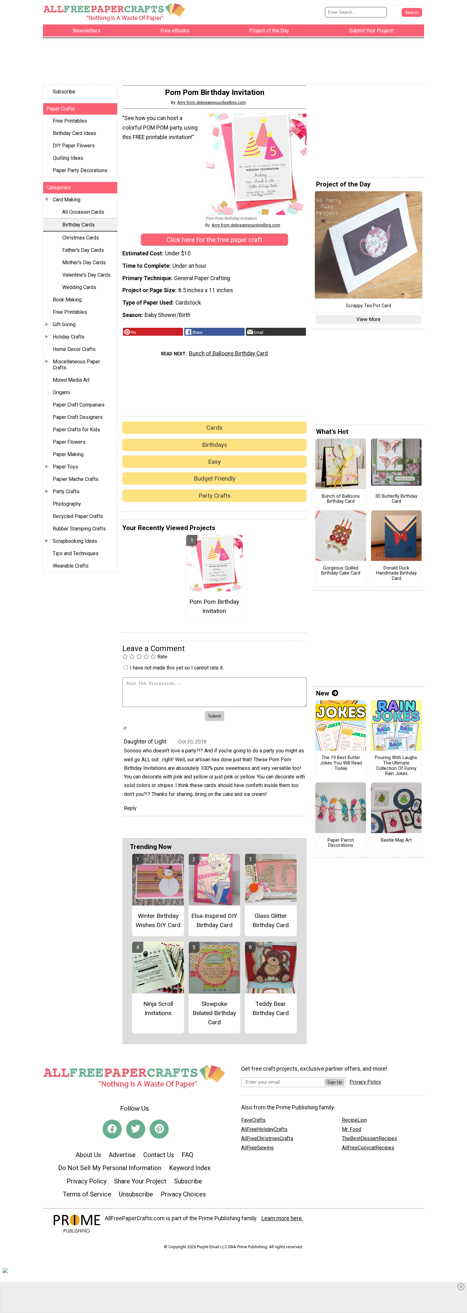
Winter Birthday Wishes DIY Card (158, 920)
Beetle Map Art (396, 840)
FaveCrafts (253, 1120)
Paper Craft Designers (78, 417)
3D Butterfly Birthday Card (396, 499)
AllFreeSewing (257, 1148)
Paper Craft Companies (79, 405)
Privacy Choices (183, 1194)
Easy (214, 461)
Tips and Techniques (75, 553)
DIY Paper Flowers (74, 146)
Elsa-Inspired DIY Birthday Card (214, 920)
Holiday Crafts (69, 337)
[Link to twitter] (135, 1129)
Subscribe (64, 92)
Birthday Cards (78, 225)
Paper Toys (65, 467)
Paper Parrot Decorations (341, 843)
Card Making (66, 200)
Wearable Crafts (71, 566)
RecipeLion (354, 1120)
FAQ (187, 1155)
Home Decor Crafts (74, 349)
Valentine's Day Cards (86, 275)
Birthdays (214, 444)
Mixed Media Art (71, 380)
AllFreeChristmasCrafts (267, 1138)
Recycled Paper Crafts (78, 516)
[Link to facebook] (112, 1129)
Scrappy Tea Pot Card (368, 305)
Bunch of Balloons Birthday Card (228, 353)
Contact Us (158, 1155)
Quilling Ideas (68, 158)
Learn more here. (282, 1218)
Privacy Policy (86, 1181)
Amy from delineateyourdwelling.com (211, 102)
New (322, 693)
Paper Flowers (69, 442)
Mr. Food (351, 1129)
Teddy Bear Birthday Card (271, 1008)
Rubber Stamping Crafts (79, 529)
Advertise (122, 1155)
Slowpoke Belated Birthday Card (214, 1013)
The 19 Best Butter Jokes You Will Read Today (341, 763)
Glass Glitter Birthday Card (271, 920)
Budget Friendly (214, 478)
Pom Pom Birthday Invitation (214, 606)
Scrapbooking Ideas (75, 541)
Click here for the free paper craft (214, 240)
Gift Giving (64, 324)
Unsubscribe (136, 1194)
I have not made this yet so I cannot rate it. (177, 668)
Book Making (67, 300)
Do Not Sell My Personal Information (109, 1168)
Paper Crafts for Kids (76, 430)
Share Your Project (140, 1181)
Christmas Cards (80, 238)
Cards (214, 427)
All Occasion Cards (83, 212)
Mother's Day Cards (84, 262)
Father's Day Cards (83, 250)
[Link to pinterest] (159, 1129)
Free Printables (70, 121)
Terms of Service (87, 1194)
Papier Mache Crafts (75, 479)
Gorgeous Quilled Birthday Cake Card (340, 571)
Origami (61, 392)
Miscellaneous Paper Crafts (76, 365)
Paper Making (68, 454)
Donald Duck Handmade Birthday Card (396, 573)
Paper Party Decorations (80, 170)
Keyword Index (190, 1168)
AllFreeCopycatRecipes (368, 1148)
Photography (67, 504)
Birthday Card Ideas (74, 133)
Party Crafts (66, 491)
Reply (130, 808)
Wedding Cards (79, 287)
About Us (88, 1155)
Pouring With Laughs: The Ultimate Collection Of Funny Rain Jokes (396, 765)
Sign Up (334, 1082)
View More (368, 319)
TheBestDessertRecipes (369, 1138)
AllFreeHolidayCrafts (264, 1129)
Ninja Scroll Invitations (158, 1008)
